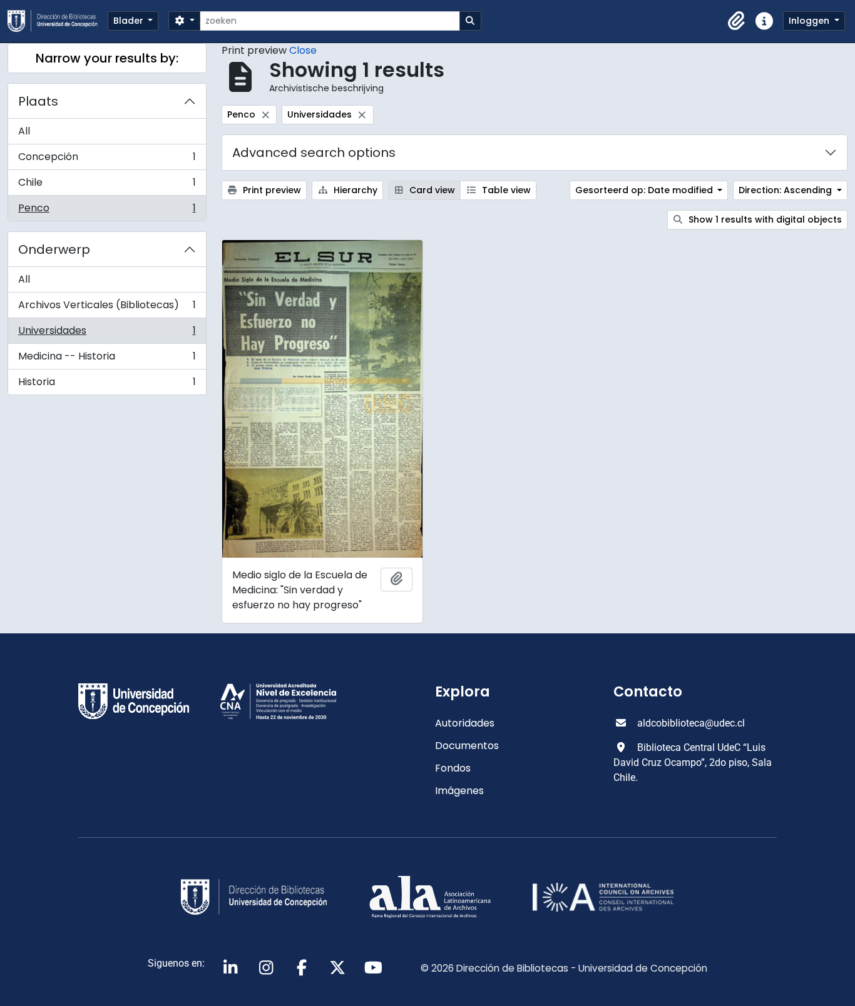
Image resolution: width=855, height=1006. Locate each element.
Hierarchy (354, 190)
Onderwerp (54, 249)
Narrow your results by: (107, 58)
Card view (431, 190)
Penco (107, 211)
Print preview (270, 190)
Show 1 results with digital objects (764, 219)
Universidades (107, 333)
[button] (736, 21)
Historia (107, 385)
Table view (505, 190)
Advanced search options (314, 152)
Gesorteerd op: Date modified (645, 190)
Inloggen (810, 20)
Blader (129, 20)
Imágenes (459, 790)
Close (303, 50)
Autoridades (464, 723)
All (24, 131)
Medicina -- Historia (107, 359)
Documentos (467, 745)
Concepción (107, 159)
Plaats (38, 101)
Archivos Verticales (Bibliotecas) (107, 308)
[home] (58, 21)
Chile (107, 185)
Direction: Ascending (786, 190)
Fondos (453, 768)
